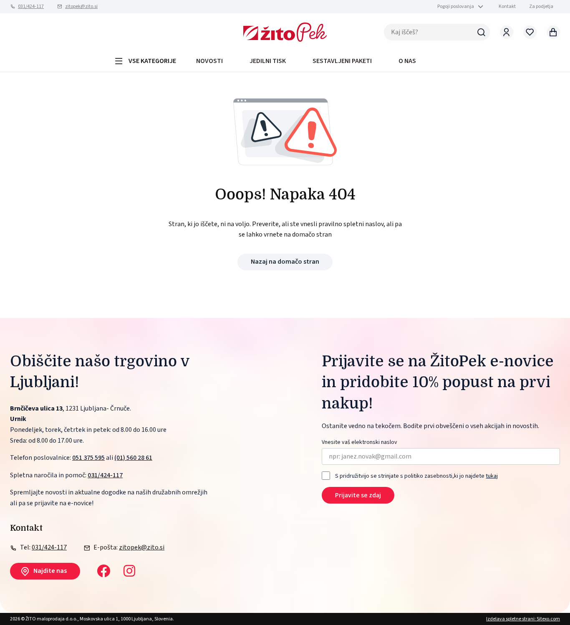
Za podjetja (541, 6)
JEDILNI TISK (268, 61)
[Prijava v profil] (506, 32)
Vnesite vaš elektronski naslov (359, 442)
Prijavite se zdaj (358, 495)
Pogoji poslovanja (455, 6)
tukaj (492, 476)
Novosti (209, 61)
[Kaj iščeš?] (481, 32)
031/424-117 (31, 6)
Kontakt (507, 6)
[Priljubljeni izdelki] (530, 32)
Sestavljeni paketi (342, 61)
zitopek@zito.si (81, 6)
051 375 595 (88, 457)
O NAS (407, 61)
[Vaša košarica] (553, 32)
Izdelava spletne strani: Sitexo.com (523, 618)
